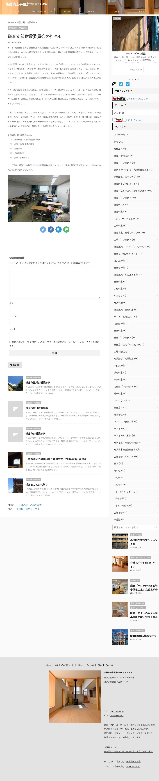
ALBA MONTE (133, 766)
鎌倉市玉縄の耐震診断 (38, 382)
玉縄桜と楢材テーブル (28, 509)
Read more (136, 69)
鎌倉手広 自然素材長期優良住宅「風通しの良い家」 (128, 751)
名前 (12, 303)
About (17, 11)
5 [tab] (141, 79)
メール (13, 316)
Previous (115, 48)
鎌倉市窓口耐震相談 (37, 408)
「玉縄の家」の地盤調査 (29, 505)
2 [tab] (132, 79)
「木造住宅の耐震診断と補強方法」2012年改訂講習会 (56, 459)
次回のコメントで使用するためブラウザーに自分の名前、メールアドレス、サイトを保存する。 (54, 344)
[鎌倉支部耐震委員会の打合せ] (58, 229)
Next (156, 48)
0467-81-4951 (116, 715)
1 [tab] (129, 79)
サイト (12, 329)
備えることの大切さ (37, 484)
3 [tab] (135, 79)
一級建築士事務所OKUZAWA (24, 4)
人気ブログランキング (137, 99)
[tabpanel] (135, 45)
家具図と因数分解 (135, 53)
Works (67, 11)
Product (92, 11)
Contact (141, 11)
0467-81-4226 (117, 711)
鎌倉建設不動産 (133, 761)
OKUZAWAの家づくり (42, 11)
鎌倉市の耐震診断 (35, 433)
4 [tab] (138, 79)
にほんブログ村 (133, 120)
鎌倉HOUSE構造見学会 (143, 635)
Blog (117, 11)
